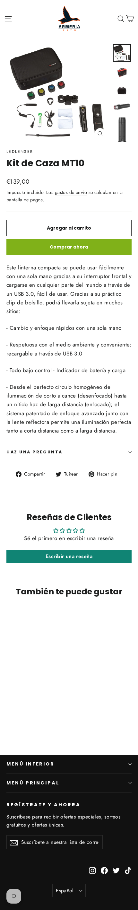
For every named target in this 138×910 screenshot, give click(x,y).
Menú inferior (30, 764)
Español (65, 890)
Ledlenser (19, 151)
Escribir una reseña (69, 556)
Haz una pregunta (34, 452)
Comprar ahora (69, 247)
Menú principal (33, 783)
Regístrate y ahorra (43, 804)
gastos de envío (71, 192)
